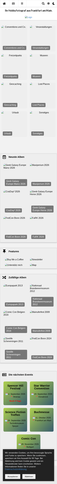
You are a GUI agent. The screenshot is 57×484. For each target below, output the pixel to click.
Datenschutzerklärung (16, 469)
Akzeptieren (12, 476)
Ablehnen (29, 476)
